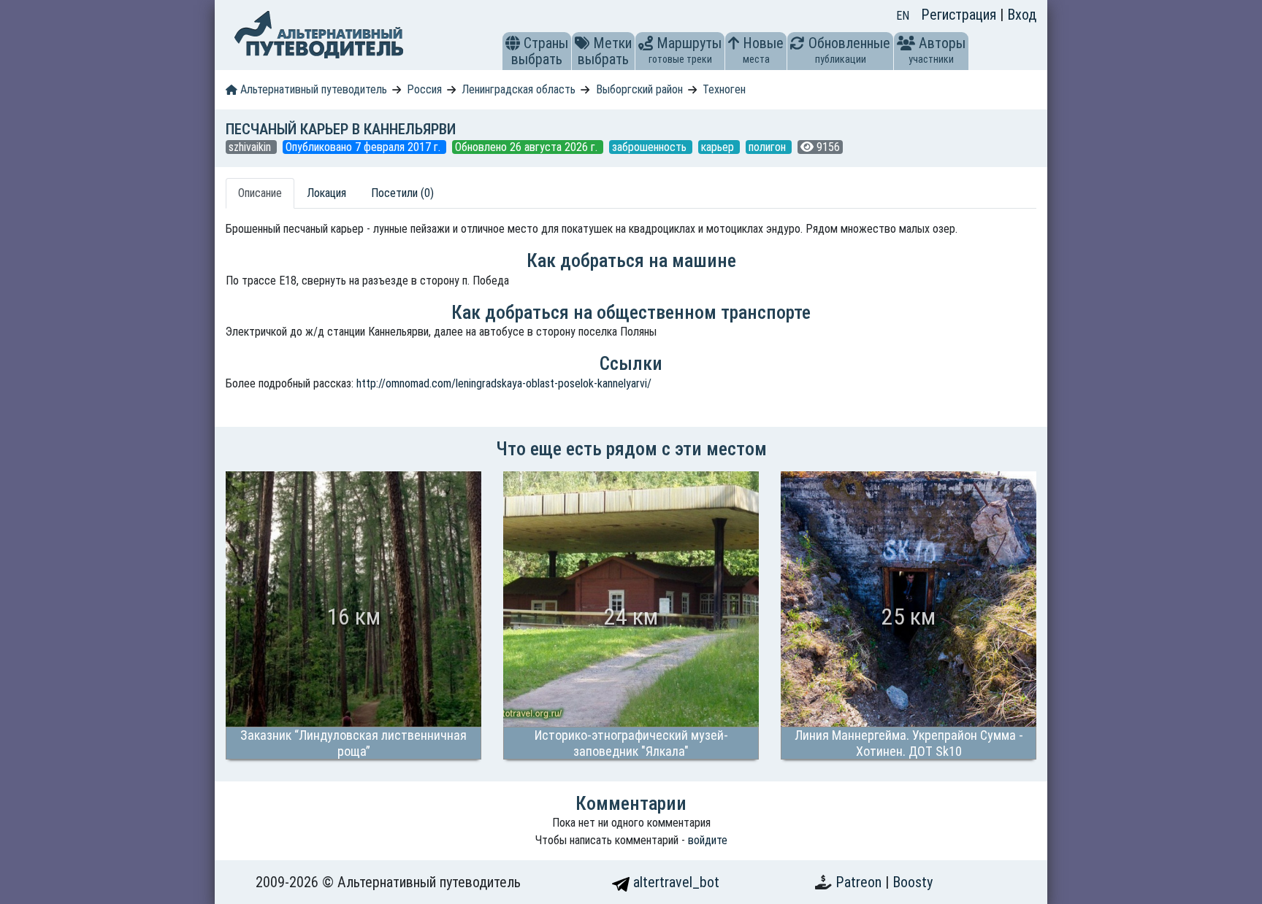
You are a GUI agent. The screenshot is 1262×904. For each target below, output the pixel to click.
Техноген (724, 89)
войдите (707, 840)
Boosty (912, 882)
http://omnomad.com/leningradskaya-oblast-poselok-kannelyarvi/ (503, 383)
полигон (769, 147)
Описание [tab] (260, 193)
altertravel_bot (674, 882)
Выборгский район (639, 89)
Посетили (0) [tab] (402, 193)
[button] (512, 43)
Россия (424, 89)
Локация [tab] (326, 193)
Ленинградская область (518, 89)
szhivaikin (251, 147)
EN (902, 16)
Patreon (860, 882)
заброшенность (650, 147)
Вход (1021, 14)
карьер (719, 147)
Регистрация (960, 14)
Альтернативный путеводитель (312, 89)
